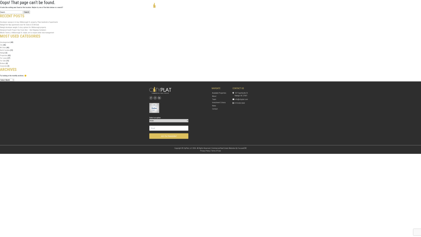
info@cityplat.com (241, 99)
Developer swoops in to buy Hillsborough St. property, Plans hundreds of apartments (29, 22)
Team (214, 99)
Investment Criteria (219, 102)
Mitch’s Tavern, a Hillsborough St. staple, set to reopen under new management (27, 33)
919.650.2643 (240, 103)
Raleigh (2, 53)
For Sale (3, 61)
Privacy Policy (205, 151)
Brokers (2, 63)
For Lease (3, 58)
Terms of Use (216, 151)
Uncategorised (5, 42)
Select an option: (155, 118)
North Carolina (5, 50)
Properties (3, 55)
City (1, 45)
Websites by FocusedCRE (238, 148)
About (214, 96)
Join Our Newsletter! (169, 136)
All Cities (3, 48)
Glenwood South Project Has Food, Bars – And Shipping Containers (23, 30)
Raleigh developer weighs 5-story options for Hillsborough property (23, 27)
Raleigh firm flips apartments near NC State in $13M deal (19, 25)
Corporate (3, 66)
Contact (215, 109)
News (214, 106)
